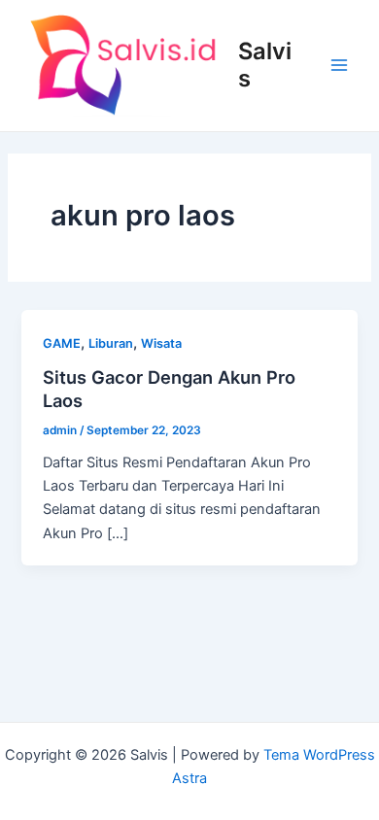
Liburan (110, 343)
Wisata (161, 343)
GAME (62, 343)
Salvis (265, 64)
